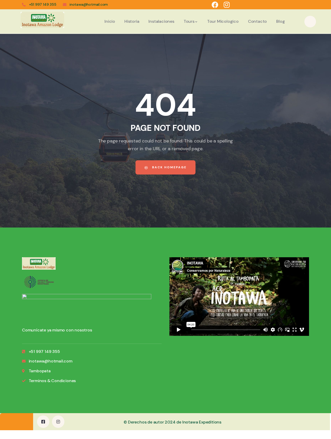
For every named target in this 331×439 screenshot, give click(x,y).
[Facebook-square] (43, 421)
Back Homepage (168, 167)
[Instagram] (226, 4)
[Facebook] (214, 4)
